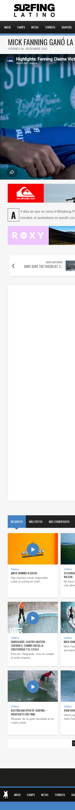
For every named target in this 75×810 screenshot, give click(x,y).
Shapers (66, 27)
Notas (35, 27)
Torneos (50, 27)
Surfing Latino (34, 10)
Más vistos (35, 521)
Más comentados (59, 521)
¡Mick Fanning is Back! (24, 573)
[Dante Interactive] (5, 794)
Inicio (7, 27)
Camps (21, 27)
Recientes (17, 521)
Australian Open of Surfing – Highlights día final (29, 712)
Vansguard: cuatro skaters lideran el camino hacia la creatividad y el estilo (28, 645)
